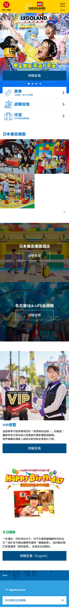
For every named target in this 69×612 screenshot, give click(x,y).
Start (5, 575)
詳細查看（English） (34, 556)
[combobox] (34, 600)
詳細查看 (34, 76)
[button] (29, 83)
